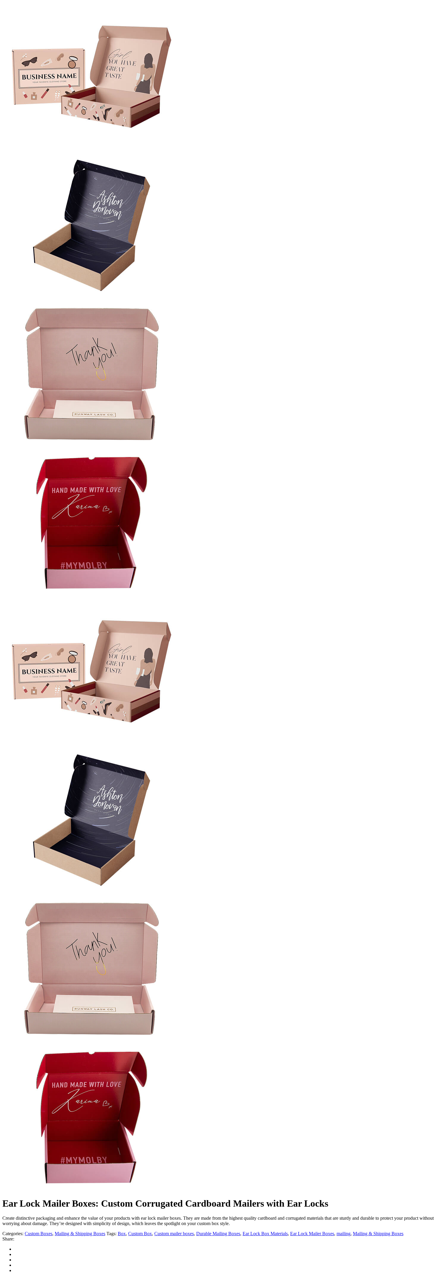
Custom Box (140, 1233)
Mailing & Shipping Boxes (80, 1233)
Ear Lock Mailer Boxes (312, 1233)
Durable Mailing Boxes (218, 1233)
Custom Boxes (38, 1233)
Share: (8, 1238)
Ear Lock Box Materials (265, 1233)
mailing (343, 1233)
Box (122, 1233)
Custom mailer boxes (174, 1233)
